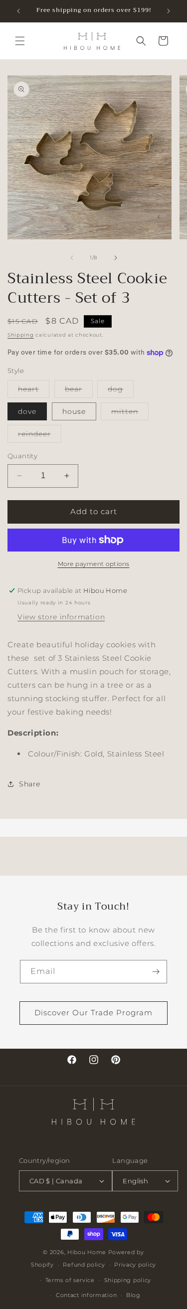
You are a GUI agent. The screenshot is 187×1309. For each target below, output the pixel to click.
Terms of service (70, 1280)
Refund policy (84, 1264)
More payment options (94, 563)
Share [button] (29, 783)
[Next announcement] (169, 11)
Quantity (22, 456)
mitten (130, 413)
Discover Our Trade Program (93, 1012)
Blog (133, 1295)
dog (121, 391)
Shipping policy (128, 1280)
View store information (61, 616)
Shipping (20, 335)
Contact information (86, 1295)
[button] (20, 41)
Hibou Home (86, 1252)
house (74, 411)
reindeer (39, 436)
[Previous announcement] (18, 11)
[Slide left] (72, 258)
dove (27, 411)
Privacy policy (135, 1264)
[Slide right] (116, 258)
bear (79, 391)
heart (33, 391)
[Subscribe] (156, 971)
